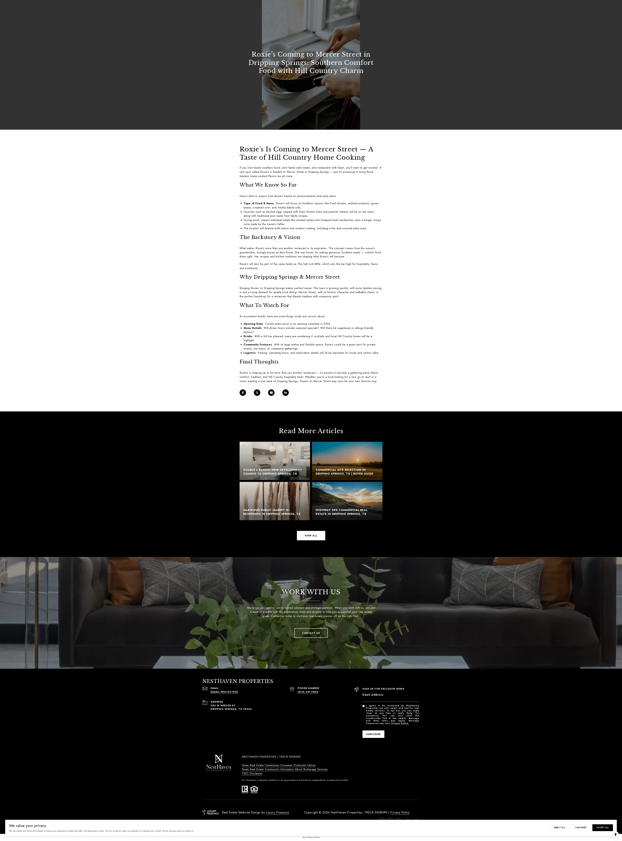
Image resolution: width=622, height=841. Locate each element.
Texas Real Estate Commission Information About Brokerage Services (285, 769)
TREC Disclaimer (252, 773)
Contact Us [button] (311, 633)
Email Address (373, 695)
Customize (580, 827)
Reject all (559, 827)
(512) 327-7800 (308, 691)
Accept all (602, 827)
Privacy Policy (399, 723)
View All (311, 535)
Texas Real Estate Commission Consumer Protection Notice (279, 765)
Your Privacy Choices (311, 837)
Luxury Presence (277, 812)
